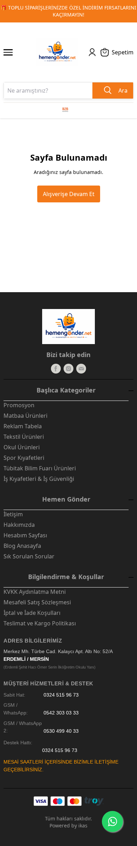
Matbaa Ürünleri (25, 415)
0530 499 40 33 (61, 730)
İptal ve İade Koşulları (32, 613)
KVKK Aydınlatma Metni (35, 592)
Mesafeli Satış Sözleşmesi (37, 602)
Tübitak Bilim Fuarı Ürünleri (40, 468)
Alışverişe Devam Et (68, 194)
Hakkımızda (19, 525)
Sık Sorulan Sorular (29, 556)
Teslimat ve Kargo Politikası (40, 623)
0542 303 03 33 (61, 713)
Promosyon (19, 405)
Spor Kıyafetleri (24, 458)
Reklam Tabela (23, 426)
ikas (82, 825)
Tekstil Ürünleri (24, 437)
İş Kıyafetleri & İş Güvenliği (39, 479)
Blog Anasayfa (22, 546)
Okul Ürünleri (22, 447)
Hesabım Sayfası (25, 535)
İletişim (13, 514)
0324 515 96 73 (61, 695)
